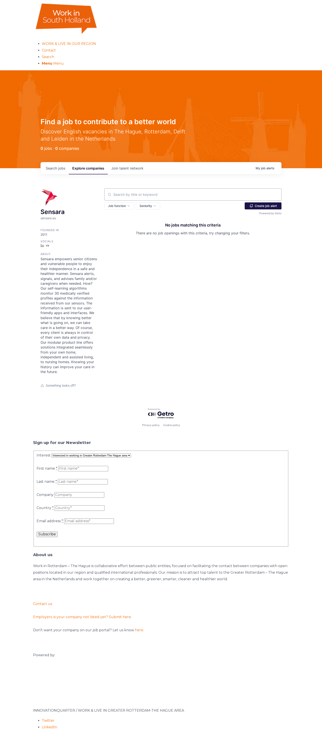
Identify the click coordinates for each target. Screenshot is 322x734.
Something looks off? (61, 385)
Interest (44, 455)
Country (45, 508)
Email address (50, 521)
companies (88, 168)
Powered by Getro (270, 213)
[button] (119, 205)
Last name (47, 481)
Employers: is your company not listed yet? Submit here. (82, 617)
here (139, 630)
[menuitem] (165, 44)
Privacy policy (151, 425)
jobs (55, 168)
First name (47, 468)
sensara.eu (48, 218)
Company (45, 495)
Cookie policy (171, 425)
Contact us (42, 604)
